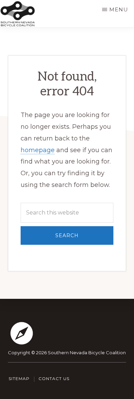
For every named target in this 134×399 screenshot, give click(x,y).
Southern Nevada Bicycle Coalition (87, 352)
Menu (118, 9)
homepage (38, 150)
